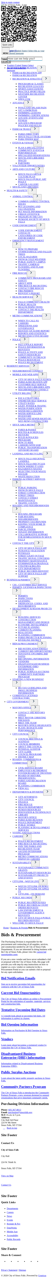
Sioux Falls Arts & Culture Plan (29, 175)
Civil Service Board (30, 768)
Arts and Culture (23, 169)
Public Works (26, 825)
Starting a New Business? (28, 679)
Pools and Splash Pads (32, 107)
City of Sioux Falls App (32, 548)
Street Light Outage (31, 556)
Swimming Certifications (33, 115)
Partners (24, 163)
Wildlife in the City (30, 217)
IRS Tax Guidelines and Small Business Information (32, 690)
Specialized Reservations (34, 155)
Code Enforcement (24, 225)
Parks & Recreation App (27, 73)
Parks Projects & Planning (35, 637)
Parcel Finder (27, 529)
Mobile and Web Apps (25, 374)
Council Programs (30, 754)
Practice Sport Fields (31, 91)
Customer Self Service (32, 384)
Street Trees (26, 495)
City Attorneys (27, 797)
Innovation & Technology (34, 812)
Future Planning (29, 627)
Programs (24, 440)
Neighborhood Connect (27, 371)
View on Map (7, 1176)
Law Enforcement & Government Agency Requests (31, 913)
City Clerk (25, 752)
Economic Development (33, 625)
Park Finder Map (28, 139)
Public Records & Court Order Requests (33, 906)
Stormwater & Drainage (33, 563)
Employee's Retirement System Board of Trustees (34, 771)
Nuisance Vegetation (31, 550)
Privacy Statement (9, 1270)
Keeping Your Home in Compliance (31, 525)
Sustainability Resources (34, 872)
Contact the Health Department (31, 310)
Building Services (29, 617)
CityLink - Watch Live (25, 881)
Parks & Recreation (24, 75)
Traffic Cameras (28, 264)
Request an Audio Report (34, 331)
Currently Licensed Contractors (25, 696)
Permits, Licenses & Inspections (31, 587)
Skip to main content (10, 2)
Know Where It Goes (30, 466)
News (9, 1216)
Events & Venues (22, 143)
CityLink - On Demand (31, 894)
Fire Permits (25, 291)
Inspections (25, 598)
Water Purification (30, 408)
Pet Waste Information (32, 211)
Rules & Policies (28, 437)
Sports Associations (30, 89)
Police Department (30, 822)
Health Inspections (30, 307)
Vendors (23, 661)
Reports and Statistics (32, 333)
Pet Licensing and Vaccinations (29, 207)
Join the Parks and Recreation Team (30, 847)
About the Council (30, 746)
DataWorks (12, 1228)
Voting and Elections (26, 832)
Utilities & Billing (29, 566)
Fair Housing (26, 516)
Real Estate (25, 632)
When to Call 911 (28, 320)
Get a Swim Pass (27, 110)
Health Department (30, 807)
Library (23, 815)
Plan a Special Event (31, 148)
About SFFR (25, 283)
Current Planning (29, 630)
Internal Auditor (29, 749)
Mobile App (12, 1231)
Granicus (42, 1275)
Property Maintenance (32, 561)
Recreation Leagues (31, 86)
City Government (18, 701)
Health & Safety (17, 190)
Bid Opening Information (33, 659)
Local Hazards (27, 257)
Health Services (22, 297)
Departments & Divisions (27, 792)
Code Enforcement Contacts (30, 231)
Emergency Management (28, 240)
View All (23, 788)
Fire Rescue (19, 273)
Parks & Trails (21, 129)
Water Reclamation (30, 411)
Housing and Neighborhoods (30, 505)
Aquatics (18, 103)
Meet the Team (27, 723)
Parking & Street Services (28, 479)
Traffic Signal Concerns (33, 558)
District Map (26, 757)
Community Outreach (32, 357)
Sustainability (21, 862)
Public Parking (27, 487)
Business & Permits (18, 580)
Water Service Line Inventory (30, 414)
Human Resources (29, 809)
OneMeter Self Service (32, 401)
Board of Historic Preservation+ (29, 776)
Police (16, 339)
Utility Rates (26, 403)
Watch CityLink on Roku (33, 886)
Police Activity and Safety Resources (30, 353)
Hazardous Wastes (30, 469)
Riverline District (29, 640)
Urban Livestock (29, 214)
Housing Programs (30, 514)
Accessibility (12, 1235)
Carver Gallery (28, 184)
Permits (23, 596)
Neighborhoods (28, 519)
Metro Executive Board (33, 336)
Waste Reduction (29, 476)
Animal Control (22, 196)
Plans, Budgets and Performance (30, 729)
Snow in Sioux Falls (30, 490)
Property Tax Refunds (32, 522)
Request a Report (29, 293)
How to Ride (25, 442)
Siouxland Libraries (25, 187)
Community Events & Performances (31, 151)
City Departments (29, 568)
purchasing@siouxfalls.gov (20, 1112)
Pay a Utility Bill (28, 398)
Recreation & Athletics (27, 79)
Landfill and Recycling (27, 454)
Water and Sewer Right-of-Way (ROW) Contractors (34, 419)
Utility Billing (21, 393)
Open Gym (24, 99)
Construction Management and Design (33, 620)
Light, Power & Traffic (32, 406)
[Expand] (41, 69)
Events (10, 1220)
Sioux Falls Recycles (31, 464)
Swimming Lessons (29, 113)
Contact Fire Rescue (31, 288)
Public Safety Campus (32, 262)
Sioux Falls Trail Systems (34, 136)
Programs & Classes (31, 84)
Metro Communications (27, 315)
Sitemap (22, 1270)
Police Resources (29, 360)
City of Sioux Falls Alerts (34, 379)
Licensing (24, 601)
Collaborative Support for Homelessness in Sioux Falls (35, 537)
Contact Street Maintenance (28, 499)
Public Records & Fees (32, 902)
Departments (12, 1208)
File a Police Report (30, 344)
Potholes (24, 553)
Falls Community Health (34, 302)
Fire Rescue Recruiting (32, 286)
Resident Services (18, 366)
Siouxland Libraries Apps (34, 387)
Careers (23, 323)
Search (4, 59)
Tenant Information (31, 532)
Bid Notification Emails (33, 648)
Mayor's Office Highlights (34, 725)
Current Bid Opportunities (35, 651)
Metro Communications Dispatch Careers (33, 857)
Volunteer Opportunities (28, 165)
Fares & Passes (27, 430)
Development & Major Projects (32, 608)
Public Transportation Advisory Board (32, 448)
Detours (23, 435)
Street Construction (31, 493)
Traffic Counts (27, 503)
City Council (20, 734)
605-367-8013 (14, 1110)
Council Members (29, 744)
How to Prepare (28, 249)
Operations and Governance (28, 327)
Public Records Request (33, 571)
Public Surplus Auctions (33, 671)
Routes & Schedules (30, 432)
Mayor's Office (21, 707)
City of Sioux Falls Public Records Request (34, 919)
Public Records (22, 897)
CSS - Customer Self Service (29, 585)
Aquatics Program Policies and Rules (30, 124)
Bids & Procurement (25, 643)
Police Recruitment (30, 362)
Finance (23, 802)
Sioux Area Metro (23, 425)
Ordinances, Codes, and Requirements (33, 604)
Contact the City (23, 543)
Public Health (27, 304)
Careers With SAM (29, 445)
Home (6, 928)
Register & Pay (13, 1224)
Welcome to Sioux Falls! (28, 923)
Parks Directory (28, 134)
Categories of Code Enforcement (30, 236)
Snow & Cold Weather (32, 259)
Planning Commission (31, 635)
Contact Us (6, 1185)
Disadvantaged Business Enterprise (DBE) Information (33, 666)
